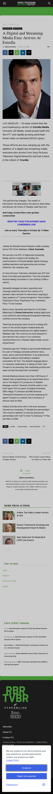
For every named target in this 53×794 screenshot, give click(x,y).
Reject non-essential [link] (26, 776)
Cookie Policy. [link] (12, 760)
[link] (12, 784)
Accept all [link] (26, 767)
